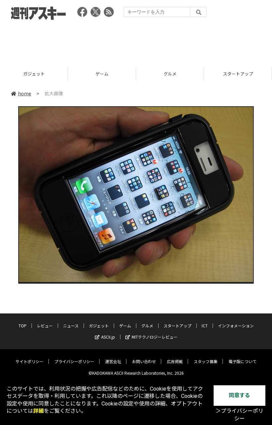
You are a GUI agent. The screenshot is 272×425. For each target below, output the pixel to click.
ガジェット (34, 74)
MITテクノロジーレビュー (154, 337)
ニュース (71, 325)
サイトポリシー (29, 361)
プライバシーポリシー (74, 361)
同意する (239, 395)
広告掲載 (175, 361)
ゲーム (102, 74)
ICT (205, 325)
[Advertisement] (136, 41)
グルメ (170, 74)
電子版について (242, 361)
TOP (23, 325)
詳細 (38, 411)
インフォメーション (236, 325)
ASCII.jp (108, 337)
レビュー (45, 325)
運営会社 (113, 361)
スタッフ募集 (206, 361)
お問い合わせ (144, 361)
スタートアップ (238, 74)
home (24, 93)
